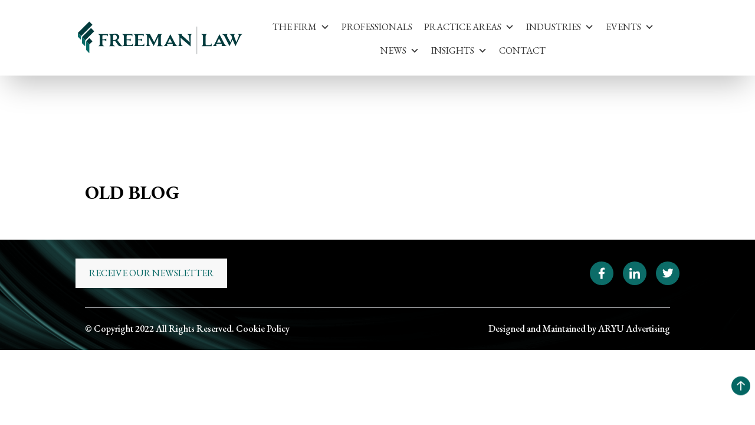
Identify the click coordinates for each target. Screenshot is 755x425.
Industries (553, 27)
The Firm (295, 27)
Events (623, 27)
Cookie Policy (263, 328)
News (393, 50)
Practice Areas (462, 27)
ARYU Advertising (634, 328)
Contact (522, 50)
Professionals (377, 27)
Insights (452, 50)
